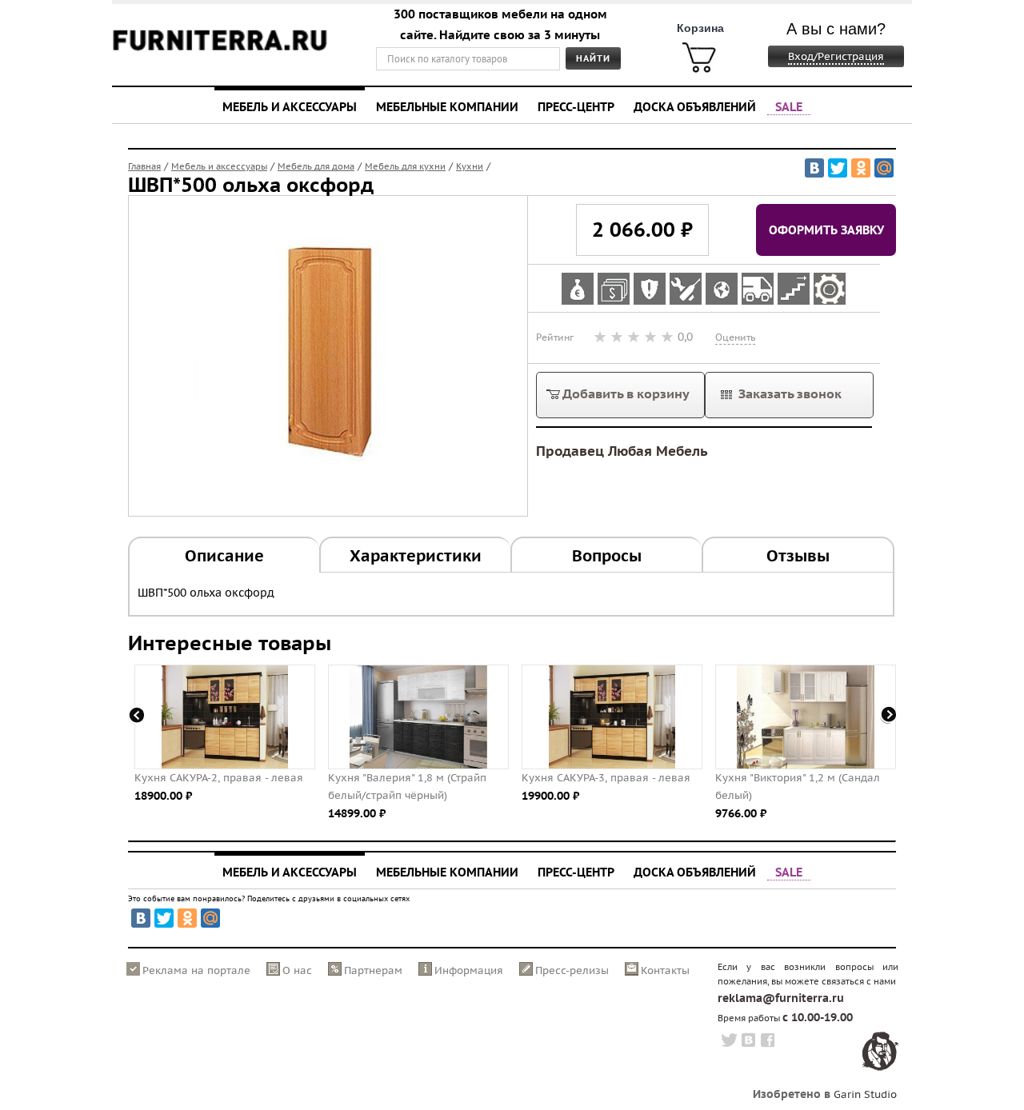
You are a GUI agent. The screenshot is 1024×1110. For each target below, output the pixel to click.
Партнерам (373, 970)
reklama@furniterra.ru (781, 998)
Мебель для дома (316, 166)
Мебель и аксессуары (289, 106)
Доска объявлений (695, 106)
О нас (297, 970)
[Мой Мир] (884, 168)
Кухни (469, 166)
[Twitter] (837, 168)
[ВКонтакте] (814, 168)
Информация (468, 970)
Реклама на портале (196, 970)
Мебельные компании (447, 106)
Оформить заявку (826, 230)
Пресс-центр (576, 106)
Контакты (665, 970)
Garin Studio (865, 1094)
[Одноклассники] (860, 168)
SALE (788, 106)
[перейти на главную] (220, 50)
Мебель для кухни (405, 166)
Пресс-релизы (572, 970)
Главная (144, 166)
